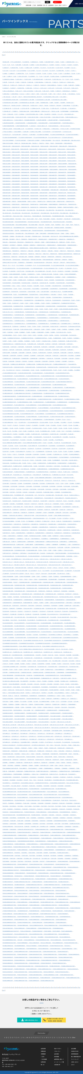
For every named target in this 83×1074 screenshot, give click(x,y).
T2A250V (57, 707)
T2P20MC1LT (6, 739)
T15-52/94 (70, 474)
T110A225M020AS (19, 381)
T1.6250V (5, 271)
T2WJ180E (35, 742)
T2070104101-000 (25, 597)
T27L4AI (76, 701)
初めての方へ (63, 5)
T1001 (38, 274)
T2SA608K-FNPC (25, 742)
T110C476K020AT (69, 410)
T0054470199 (7, 192)
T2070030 (16, 597)
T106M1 (52, 332)
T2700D (30, 701)
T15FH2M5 (29, 486)
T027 (63, 224)
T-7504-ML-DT (7, 111)
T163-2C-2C (48, 503)
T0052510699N (62, 163)
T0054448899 (71, 184)
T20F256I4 (31, 605)
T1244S (12, 451)
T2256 (65, 658)
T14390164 (53, 472)
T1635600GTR (57, 506)
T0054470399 (25, 192)
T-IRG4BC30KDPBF (29, 120)
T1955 (45, 550)
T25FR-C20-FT (36, 692)
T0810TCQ (24, 251)
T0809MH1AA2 (24, 248)
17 (39, 52)
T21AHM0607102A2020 (69, 640)
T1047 (51, 309)
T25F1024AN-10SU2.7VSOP (16, 692)
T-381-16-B (38, 91)
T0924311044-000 (36, 259)
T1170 (4, 431)
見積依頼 (28, 5)
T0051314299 (52, 149)
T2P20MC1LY (15, 739)
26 (63, 52)
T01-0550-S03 (7, 213)
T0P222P (56, 262)
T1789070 (38, 521)
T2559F (67, 690)
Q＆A (56, 5)
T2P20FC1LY (23, 736)
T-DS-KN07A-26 (68, 114)
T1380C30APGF (62, 463)
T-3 (63, 79)
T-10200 (51, 64)
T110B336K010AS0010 (9, 396)
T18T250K (60, 547)
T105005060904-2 (42, 317)
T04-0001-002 (19, 233)
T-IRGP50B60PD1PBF (22, 126)
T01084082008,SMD (58, 216)
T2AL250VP (71, 707)
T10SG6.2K (50, 358)
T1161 (45, 428)
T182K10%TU (42, 530)
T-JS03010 (32, 126)
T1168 (65, 428)
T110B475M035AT (58, 399)
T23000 (11, 663)
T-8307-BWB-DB (35, 111)
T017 (36, 219)
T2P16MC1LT (59, 733)
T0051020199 (16, 146)
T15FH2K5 (22, 486)
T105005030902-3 (8, 315)
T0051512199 (71, 160)
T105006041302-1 (43, 323)
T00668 (59, 207)
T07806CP (6, 245)
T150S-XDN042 (57, 477)
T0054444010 (53, 181)
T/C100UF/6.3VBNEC (43, 134)
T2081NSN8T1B (60, 599)
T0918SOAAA (25, 259)
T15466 (20, 483)
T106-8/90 (37, 329)
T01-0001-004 (11, 210)
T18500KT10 (30, 533)
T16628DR (51, 512)
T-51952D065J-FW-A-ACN (50, 96)
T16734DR (73, 512)
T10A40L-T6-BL (46, 341)
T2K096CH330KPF (55, 713)
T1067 (4, 332)
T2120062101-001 (41, 620)
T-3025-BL (30, 82)
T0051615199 (16, 163)
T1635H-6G (75, 506)
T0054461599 (73, 190)
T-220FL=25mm (54, 76)
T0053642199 (25, 172)
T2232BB (68, 655)
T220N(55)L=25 (48, 652)
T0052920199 (43, 166)
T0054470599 (43, 192)
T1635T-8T (70, 509)
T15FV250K (33, 489)
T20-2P (38, 573)
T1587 (66, 483)
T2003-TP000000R (8, 576)
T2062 (4, 597)
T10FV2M (41, 349)
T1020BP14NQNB (67, 291)
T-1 (77, 62)
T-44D (50, 94)
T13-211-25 (25, 460)
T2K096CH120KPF (64, 710)
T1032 (73, 300)
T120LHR (70, 434)
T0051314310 (61, 149)
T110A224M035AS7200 (36, 378)
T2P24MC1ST (6, 742)
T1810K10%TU (62, 524)
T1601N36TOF (7, 498)
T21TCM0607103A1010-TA (10, 649)
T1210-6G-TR (47, 437)
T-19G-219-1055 (22, 76)
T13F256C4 (49, 466)
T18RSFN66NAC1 (39, 544)
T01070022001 (46, 216)
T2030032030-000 (43, 588)
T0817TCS (46, 253)
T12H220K (21, 454)
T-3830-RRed (14, 94)
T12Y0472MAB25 (64, 457)
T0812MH (37, 251)
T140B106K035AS (42, 469)
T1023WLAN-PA (67, 297)
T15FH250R (14, 486)
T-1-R (8, 64)
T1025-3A (48, 300)
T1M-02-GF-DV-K (55, 559)
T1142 (48, 425)
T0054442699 (62, 178)
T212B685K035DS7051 (56, 629)
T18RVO (48, 544)
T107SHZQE (72, 335)
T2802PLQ (48, 704)
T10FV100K (59, 347)
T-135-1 (73, 70)
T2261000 (5, 660)
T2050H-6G (60, 594)
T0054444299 (71, 181)
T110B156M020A (7, 390)
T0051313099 (34, 149)
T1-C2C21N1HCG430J (23, 268)
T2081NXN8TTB (27, 602)
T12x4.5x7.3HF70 (30, 457)
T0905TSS (58, 256)
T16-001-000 (59, 495)
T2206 (71, 649)
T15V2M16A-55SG (8, 495)
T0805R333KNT (72, 245)
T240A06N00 (60, 672)
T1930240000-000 (31, 550)
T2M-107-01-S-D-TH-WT (57, 724)
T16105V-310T (16, 501)
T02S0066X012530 (19, 227)
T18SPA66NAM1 (7, 547)
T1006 (41, 277)
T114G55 (21, 428)
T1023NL (48, 297)
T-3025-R (36, 85)
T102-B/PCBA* (45, 291)
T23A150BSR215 (60, 669)
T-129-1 (67, 70)
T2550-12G (11, 690)
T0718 (73, 242)
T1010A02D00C (70, 280)
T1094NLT (27, 341)
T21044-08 (36, 614)
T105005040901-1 (41, 315)
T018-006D (46, 219)
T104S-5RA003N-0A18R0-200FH (68, 309)
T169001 (5, 515)
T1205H (15, 434)
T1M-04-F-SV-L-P (8, 562)
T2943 (22, 707)
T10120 (24, 285)
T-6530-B (52, 105)
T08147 (56, 251)
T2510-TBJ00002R (14, 684)
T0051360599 (62, 158)
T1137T (9, 425)
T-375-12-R (51, 88)
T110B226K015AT (8, 393)
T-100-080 (18, 64)
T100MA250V (39, 280)
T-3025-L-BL (70, 82)
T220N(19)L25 (38, 652)
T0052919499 (34, 166)
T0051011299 (7, 146)
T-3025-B (23, 82)
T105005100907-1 (54, 317)
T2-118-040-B (33, 570)
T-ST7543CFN (46, 131)
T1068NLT (22, 332)
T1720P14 (65, 518)
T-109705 (36, 67)
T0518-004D (45, 236)
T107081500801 (7, 335)
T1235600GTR (61, 445)
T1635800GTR (66, 506)
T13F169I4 (41, 466)
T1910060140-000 (8, 550)
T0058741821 (16, 204)
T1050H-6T (23, 326)
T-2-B (40, 76)
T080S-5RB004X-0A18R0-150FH (38, 248)
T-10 (12, 64)
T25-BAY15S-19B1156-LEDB (11, 681)
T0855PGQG (6, 256)
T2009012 (56, 576)
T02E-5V (76, 224)
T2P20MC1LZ (24, 739)
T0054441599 (34, 178)
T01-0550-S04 (16, 213)
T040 (37, 233)
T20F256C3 (15, 605)
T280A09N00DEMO (8, 707)
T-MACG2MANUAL (53, 126)
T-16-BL (49, 73)
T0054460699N (25, 190)
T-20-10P (46, 76)
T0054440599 (34, 175)
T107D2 (57, 335)
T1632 (62, 503)
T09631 (70, 259)
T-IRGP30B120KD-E (68, 123)
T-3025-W (43, 85)
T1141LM (22, 425)
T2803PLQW (55, 704)
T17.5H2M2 (52, 518)
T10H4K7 (26, 355)
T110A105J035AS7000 (24, 373)
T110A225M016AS (8, 381)
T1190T (53, 431)
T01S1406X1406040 (21, 224)
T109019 (69, 338)
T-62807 (56, 102)
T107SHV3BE (64, 335)
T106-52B (16, 329)
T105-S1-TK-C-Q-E (8, 312)
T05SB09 (12, 239)
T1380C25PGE (42, 463)
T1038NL (37, 303)
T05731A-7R (54, 236)
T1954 (40, 550)
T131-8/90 (64, 460)
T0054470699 (53, 192)
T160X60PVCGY (38, 498)
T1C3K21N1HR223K (21, 556)
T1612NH (77, 501)
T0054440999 (7, 178)
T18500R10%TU (40, 533)
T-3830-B (58, 91)
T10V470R (45, 361)
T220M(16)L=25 (7, 652)
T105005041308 (74, 315)
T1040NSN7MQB (7, 306)
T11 (4, 370)
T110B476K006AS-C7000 (71, 399)
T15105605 (15, 480)
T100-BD (5, 274)
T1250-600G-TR (20, 451)
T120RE (30, 437)
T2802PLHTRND (39, 704)
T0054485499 (16, 198)
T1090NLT (76, 338)
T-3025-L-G (6, 85)
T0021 (47, 143)
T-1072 (21, 67)
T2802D (31, 704)
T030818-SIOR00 (59, 227)
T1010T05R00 (7, 285)
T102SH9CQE (66, 300)
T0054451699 (53, 187)
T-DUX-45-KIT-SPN (20, 117)
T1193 (58, 431)
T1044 (41, 309)
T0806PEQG (6, 248)
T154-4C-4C (56, 480)
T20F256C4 (23, 605)
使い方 (45, 5)
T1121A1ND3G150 (33, 422)
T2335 (16, 669)
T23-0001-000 (56, 660)
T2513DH (43, 684)
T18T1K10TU (43, 547)
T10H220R (63, 352)
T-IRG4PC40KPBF (41, 120)
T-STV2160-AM (16, 134)
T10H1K (34, 352)
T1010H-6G (35, 283)
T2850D (17, 707)
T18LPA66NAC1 (35, 538)
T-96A (41, 114)
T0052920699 (71, 166)
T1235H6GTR (46, 448)
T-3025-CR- (48, 82)
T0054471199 (62, 192)
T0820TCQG (53, 253)
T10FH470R (36, 347)
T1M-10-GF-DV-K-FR (54, 565)
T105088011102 (55, 323)
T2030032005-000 (67, 585)
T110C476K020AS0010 (56, 410)
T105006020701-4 (8, 323)
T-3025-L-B (62, 82)
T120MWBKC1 (18, 437)
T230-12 (78, 660)
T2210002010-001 (17, 655)
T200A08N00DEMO (65, 576)
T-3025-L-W (21, 85)
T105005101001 (65, 317)
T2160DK (75, 634)
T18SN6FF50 (76, 544)
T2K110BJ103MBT (55, 719)
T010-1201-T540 (18, 216)
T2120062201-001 (53, 620)
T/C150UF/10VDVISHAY (25, 137)
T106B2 (33, 332)
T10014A (55, 274)
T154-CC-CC (71, 480)
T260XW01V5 (33, 695)
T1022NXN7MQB (18, 297)
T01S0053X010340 (8, 221)
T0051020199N (25, 146)
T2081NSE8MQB (49, 599)
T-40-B (28, 94)
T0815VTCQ (70, 251)
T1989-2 (60, 550)
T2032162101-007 (31, 591)
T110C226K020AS (8, 410)
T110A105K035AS (37, 373)
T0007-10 (17, 143)
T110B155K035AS (57, 387)
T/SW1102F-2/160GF (33, 140)
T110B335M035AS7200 (62, 393)
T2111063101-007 (31, 617)
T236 (31, 669)
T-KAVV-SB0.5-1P (42, 126)
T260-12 (10, 695)
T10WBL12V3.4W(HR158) (17, 364)
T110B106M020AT (46, 387)
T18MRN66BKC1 (54, 538)
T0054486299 (53, 198)
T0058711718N (51, 201)
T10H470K (6, 355)
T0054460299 (71, 187)
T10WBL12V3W (30, 364)
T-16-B (44, 73)
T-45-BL (64, 94)
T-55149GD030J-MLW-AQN (10, 99)
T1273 (4, 454)
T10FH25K (14, 347)
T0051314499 (16, 152)
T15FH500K (36, 486)
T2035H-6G (41, 591)
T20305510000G (67, 588)
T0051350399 (25, 158)
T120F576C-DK (54, 434)
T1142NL (53, 425)
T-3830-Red (6, 94)
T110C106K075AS (19, 405)
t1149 (16, 428)
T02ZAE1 (40, 227)
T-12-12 (73, 67)
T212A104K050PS (65, 620)
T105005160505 (31, 320)
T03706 (17, 230)
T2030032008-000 (8, 588)
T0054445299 (34, 184)
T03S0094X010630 (49, 230)
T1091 (10, 341)
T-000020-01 (34, 62)
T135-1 (29, 463)
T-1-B (4, 64)
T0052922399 (25, 169)
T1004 (21, 277)
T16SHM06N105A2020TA (24, 518)
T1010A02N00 (7, 283)
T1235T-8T (6, 451)
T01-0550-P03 (50, 210)
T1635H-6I (15, 509)
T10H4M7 (33, 355)
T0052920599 (62, 166)
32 (79, 52)
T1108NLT (77, 370)
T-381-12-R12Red (28, 91)
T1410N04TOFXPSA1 (42, 472)
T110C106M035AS (31, 405)
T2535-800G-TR (25, 687)
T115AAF (28, 428)
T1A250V (42, 553)
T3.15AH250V (66, 742)
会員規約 (51, 5)
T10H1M (49, 352)
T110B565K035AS (38, 402)
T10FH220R (62, 344)
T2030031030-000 (31, 585)
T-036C (57, 62)
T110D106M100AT (8, 416)
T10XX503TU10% (64, 367)
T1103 (37, 370)
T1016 (15, 288)
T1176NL (15, 431)
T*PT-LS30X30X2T (15, 62)
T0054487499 (7, 201)
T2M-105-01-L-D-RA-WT (9, 724)
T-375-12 (36, 88)
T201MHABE (61, 579)
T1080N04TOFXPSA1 (41, 338)
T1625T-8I (34, 503)
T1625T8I (40, 503)
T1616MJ (12, 503)
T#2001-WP (6, 62)
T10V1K (77, 358)
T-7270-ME (74, 105)
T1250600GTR (40, 451)
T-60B (51, 102)
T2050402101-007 (27, 594)
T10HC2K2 (55, 355)
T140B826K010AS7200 (67, 469)
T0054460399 (7, 190)
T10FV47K (63, 349)
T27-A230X (23, 701)
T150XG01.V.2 (7, 480)
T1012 (18, 285)
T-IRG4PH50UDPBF (8, 123)
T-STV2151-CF (7, 134)
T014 (24, 219)
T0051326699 (7, 158)
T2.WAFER (6, 573)
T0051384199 (16, 160)
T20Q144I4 (76, 605)
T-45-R (20, 96)
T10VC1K (71, 361)
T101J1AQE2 (27, 288)
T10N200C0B (16, 358)
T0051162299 (44, 146)
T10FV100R (67, 347)
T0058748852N (53, 204)
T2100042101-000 (39, 608)
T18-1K (53, 521)
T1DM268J (69, 556)
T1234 (16, 445)
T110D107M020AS (31, 416)
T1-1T (13, 265)
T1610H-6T (36, 501)
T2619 (58, 695)
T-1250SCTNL (60, 70)
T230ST (59, 663)
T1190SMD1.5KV (45, 431)
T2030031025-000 (19, 585)
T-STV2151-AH (67, 131)
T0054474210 (53, 195)
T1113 (64, 419)
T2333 (11, 669)
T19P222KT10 (7, 553)
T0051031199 (35, 146)
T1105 (55, 370)
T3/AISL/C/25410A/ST (9, 745)
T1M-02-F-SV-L (44, 559)
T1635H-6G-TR (7, 509)
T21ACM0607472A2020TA (70, 637)
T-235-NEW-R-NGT (37, 79)
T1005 (26, 277)
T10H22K (70, 352)
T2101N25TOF (73, 611)
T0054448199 (53, 184)
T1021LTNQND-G (44, 294)
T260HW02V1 (24, 695)
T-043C (62, 62)
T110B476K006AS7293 (9, 402)
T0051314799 (43, 152)
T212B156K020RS (8, 626)
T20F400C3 (46, 605)
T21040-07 (6, 614)
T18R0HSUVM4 (21, 541)
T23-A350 (71, 660)
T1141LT (28, 425)
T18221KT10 (16, 530)
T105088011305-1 (66, 323)
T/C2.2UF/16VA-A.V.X (54, 137)
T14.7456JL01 (25, 469)
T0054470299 (16, 192)
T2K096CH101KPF (52, 710)
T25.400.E (33, 681)
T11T (63, 431)
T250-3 (39, 681)
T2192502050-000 (32, 637)
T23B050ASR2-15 (71, 669)
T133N (24, 463)
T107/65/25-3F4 (61, 332)
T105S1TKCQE (54, 326)
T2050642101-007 (50, 594)
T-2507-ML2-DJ (56, 79)
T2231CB (62, 655)
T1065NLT (71, 329)
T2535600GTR (36, 687)
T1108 (65, 370)
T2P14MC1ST (15, 733)
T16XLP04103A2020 (38, 518)
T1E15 (75, 556)
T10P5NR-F (42, 358)
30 (74, 52)
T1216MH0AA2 (37, 440)
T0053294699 (54, 169)
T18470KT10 (66, 530)
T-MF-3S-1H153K (65, 126)
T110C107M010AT (55, 408)
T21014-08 (50, 611)
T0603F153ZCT (32, 239)
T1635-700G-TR (28, 506)
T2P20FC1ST (58, 736)
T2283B (23, 660)
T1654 (45, 512)
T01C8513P (67, 219)
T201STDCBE (70, 579)
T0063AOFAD (52, 207)
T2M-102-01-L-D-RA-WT (64, 722)
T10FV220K (18, 349)
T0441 (62, 233)
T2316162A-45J (42, 666)
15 (34, 52)
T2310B (72, 663)
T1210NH (65, 437)
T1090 (64, 338)
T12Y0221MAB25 (53, 457)
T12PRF (65, 454)
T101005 (51, 280)
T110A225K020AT (64, 378)
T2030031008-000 (72, 582)
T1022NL (70, 294)
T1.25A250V (68, 268)
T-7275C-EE (15, 108)
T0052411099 (43, 163)
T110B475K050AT (19, 399)
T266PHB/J (56, 698)
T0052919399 (25, 166)
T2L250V (53, 722)
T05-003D (28, 236)
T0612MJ (5, 242)
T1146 (11, 428)
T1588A (72, 483)
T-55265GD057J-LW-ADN (42, 99)
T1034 (4, 303)
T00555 (14, 201)
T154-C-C (64, 480)
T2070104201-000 (37, 597)
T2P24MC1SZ (15, 742)
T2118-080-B (31, 620)
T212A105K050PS (8, 623)
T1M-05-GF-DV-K (30, 562)
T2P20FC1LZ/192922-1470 (45, 736)
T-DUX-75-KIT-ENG (45, 117)
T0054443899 (43, 181)
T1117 (68, 419)
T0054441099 (16, 178)
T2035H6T (6, 594)
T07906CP (13, 245)
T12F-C (15, 454)
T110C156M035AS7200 (68, 408)
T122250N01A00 (66, 442)
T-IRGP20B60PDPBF (55, 123)
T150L (26, 477)
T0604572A (62, 239)
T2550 (5, 690)
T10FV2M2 (48, 349)
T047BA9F (6, 236)
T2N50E (5, 730)
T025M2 (47, 224)
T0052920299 (53, 166)
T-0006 (41, 62)
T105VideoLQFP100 (74, 326)
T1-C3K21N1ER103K (37, 268)
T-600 (37, 102)
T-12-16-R (52, 70)
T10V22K (18, 361)
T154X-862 (35, 483)
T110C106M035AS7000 (44, 405)
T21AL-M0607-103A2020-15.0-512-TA (53, 646)
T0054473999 (43, 195)
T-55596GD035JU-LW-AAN (26, 102)
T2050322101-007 (15, 594)
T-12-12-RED (31, 70)
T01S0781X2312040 (59, 221)
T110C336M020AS (43, 410)
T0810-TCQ (61, 248)
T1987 (50, 550)
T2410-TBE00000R (8, 675)
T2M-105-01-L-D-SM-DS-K (25, 724)
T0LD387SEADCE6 (39, 262)
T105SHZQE (63, 326)
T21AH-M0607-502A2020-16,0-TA (33, 640)
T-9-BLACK (10, 114)
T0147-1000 (30, 219)
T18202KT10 (61, 527)
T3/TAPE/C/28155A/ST (38, 745)
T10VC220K (6, 364)
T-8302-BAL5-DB (24, 111)
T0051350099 (16, 158)
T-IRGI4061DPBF (43, 123)
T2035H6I (71, 591)
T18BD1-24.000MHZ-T (9, 538)
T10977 (38, 341)
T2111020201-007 (8, 617)
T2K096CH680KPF (31, 716)
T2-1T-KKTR (45, 570)
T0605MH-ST (70, 239)
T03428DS (68, 227)
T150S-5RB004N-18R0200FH (43, 477)
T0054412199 (43, 172)
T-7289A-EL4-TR (35, 108)
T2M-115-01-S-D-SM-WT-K (42, 727)
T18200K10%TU (25, 527)
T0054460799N (35, 190)
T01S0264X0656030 (21, 221)
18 (42, 52)
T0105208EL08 (36, 216)
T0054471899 (25, 195)
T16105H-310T (7, 501)
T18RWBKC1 (63, 544)
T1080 (4, 338)
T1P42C (66, 567)
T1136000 (76, 422)
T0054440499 (16, 175)
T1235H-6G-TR (14, 448)
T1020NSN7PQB (7, 294)
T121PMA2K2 (59, 440)
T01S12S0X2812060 (8, 224)
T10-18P (48, 271)
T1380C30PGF (72, 463)
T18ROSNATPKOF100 (9, 544)
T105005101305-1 (8, 320)
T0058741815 (7, 204)
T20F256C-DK (7, 605)
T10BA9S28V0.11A (8, 344)
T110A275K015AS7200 (33, 381)
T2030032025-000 (31, 588)
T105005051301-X (18, 317)
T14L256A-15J (27, 474)
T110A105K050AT (8, 376)
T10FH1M (54, 344)
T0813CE (43, 251)
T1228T (5, 445)
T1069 (28, 332)
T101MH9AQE (54, 288)
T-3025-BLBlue (39, 82)
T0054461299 (54, 190)
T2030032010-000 (19, 588)
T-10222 (63, 64)
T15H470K (39, 492)
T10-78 (54, 271)
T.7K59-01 (25, 134)
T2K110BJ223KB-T (31, 722)
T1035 (9, 303)
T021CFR (41, 224)
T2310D (78, 663)
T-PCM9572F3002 (75, 128)
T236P (42, 669)
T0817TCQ (38, 253)
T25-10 (74, 678)
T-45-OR (14, 96)
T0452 (67, 233)
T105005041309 (7, 317)
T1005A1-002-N (33, 277)
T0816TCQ (16, 253)
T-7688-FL (15, 111)
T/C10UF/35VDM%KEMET (10, 137)
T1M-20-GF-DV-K (66, 565)
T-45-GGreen (7, 96)
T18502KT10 (49, 533)
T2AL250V (64, 707)
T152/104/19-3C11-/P (26, 480)
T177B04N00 (30, 521)
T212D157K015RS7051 (59, 631)
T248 (26, 678)
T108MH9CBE (57, 338)
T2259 (76, 658)
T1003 (11, 277)
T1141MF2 (35, 425)
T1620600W (19, 503)
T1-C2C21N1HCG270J (9, 268)
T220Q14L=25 (58, 652)
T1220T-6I (57, 442)
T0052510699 (53, 163)
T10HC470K (63, 355)
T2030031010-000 (8, 585)
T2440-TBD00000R (8, 678)
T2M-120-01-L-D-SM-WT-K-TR (59, 727)
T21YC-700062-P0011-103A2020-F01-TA (31, 649)
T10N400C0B (25, 358)
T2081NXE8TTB (7, 602)
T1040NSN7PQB (18, 306)
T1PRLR (72, 567)
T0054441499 (25, 178)
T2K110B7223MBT (19, 719)
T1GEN (8, 559)
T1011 (13, 285)
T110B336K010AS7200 (24, 396)
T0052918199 (16, 166)
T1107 (60, 370)
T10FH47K (44, 347)
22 (53, 52)
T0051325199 (16, 155)
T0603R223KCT (42, 239)
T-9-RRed (21, 114)
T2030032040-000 (55, 588)
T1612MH (71, 501)
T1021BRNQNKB (23, 294)
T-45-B (59, 94)
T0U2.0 (5, 265)
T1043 (36, 309)
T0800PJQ (33, 245)
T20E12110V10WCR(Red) (57, 602)
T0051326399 (62, 155)
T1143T (65, 425)
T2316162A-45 (32, 666)
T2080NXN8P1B (28, 599)
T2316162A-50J (63, 666)
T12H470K (36, 454)
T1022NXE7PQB (7, 297)
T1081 (50, 338)
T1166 (60, 428)
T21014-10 (58, 611)
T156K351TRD (50, 483)
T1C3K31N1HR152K (47, 556)
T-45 (54, 94)
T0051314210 (43, 149)
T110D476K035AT (49, 419)
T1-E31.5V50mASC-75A (51, 268)
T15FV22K (26, 489)
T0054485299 (7, 198)
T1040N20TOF (55, 303)
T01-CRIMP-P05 (7, 216)
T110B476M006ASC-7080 (24, 402)
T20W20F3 (12, 608)
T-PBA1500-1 (46, 128)
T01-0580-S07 (73, 213)
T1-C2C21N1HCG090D (72, 265)
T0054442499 (53, 178)
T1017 (20, 288)
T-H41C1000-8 (18, 120)
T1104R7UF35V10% (46, 370)
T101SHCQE (14, 291)
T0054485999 (43, 198)
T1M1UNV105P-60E (20, 567)
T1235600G (52, 445)
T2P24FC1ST (50, 739)
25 (61, 52)
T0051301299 (63, 146)
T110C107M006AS (43, 408)
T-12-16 (38, 70)
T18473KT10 (6, 533)
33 (3, 55)
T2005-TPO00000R (24, 576)
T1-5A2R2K (28, 265)
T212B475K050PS (19, 629)
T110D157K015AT (70, 416)
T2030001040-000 (24, 582)
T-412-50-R (44, 94)
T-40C (37, 94)
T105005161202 (64, 320)
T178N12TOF (46, 521)
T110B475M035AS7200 (44, 399)
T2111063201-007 (43, 617)
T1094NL (20, 341)
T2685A (16, 701)
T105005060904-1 (30, 317)
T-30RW (77, 85)
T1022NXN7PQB (28, 297)
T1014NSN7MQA (7, 288)
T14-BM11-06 (15, 469)
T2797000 (64, 701)
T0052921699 (16, 169)
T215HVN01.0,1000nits (55, 634)
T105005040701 (30, 315)
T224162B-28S (48, 658)
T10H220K (56, 352)
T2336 (20, 669)
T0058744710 (34, 204)
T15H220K (32, 492)
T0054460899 (45, 190)
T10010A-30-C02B (46, 274)
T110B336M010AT (37, 396)
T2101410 (65, 611)
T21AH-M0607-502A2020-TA (52, 640)
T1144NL (76, 425)
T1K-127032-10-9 (28, 559)
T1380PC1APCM (7, 466)
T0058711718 (41, 201)
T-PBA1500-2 (55, 128)
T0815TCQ (63, 251)
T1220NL (50, 442)
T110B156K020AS (69, 387)
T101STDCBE (31, 291)
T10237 (37, 297)
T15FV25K (48, 489)
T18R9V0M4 (30, 541)
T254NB (78, 687)
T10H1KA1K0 (42, 352)
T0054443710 (25, 181)
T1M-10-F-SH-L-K (31, 565)
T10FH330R (28, 347)
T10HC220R (40, 355)
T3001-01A (76, 745)
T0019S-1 (35, 143)
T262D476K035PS (20, 698)
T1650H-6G (16, 512)
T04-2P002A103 (29, 233)
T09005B (37, 256)
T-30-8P (5, 82)
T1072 (20, 335)
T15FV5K (12, 492)
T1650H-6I (24, 512)
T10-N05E (68, 271)
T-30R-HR (71, 85)
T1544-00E (6, 483)
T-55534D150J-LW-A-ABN (58, 99)
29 (71, 52)
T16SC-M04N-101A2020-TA (62, 515)
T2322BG (5, 669)
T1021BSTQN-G (33, 294)
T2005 (16, 576)
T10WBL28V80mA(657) (60, 364)
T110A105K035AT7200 (62, 373)
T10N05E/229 (7, 358)
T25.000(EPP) (24, 681)
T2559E (62, 690)
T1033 (78, 300)
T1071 (15, 335)
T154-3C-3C (48, 480)
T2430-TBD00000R (65, 675)
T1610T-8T (59, 501)
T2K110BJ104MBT (19, 722)
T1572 (57, 483)
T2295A (29, 660)
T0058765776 (25, 207)
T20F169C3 (69, 602)
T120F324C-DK (35, 434)
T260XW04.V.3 (51, 695)
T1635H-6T (23, 509)
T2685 (11, 701)
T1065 (59, 329)
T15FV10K (5, 489)
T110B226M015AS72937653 (22, 393)
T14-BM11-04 (6, 469)
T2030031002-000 (48, 582)
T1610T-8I (52, 501)
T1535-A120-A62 (39, 480)
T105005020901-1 (54, 312)
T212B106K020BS (46, 623)
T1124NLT (63, 422)
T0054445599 (43, 184)
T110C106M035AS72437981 (11, 408)
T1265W (70, 451)
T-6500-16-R (34, 105)
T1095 (33, 341)
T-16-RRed (67, 73)
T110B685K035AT (62, 402)
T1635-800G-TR (39, 506)
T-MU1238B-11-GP (18, 128)
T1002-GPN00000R (70, 274)
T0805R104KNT (61, 245)
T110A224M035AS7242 (51, 378)
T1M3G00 (30, 567)
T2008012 (44, 576)
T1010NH (52, 283)
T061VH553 (20, 242)
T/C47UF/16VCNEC (20, 140)
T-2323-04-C (19, 79)
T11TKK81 (69, 431)
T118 (20, 431)
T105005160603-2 (53, 320)
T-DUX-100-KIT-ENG (8, 117)
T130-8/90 (38, 460)
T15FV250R (41, 489)
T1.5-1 (75, 268)
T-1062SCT (6, 67)
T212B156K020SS (19, 626)
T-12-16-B (45, 70)
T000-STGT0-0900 (8, 143)
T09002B (30, 256)
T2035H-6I (49, 591)
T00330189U (59, 143)
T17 (47, 518)
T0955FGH (57, 259)
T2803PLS (64, 704)
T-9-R (16, 114)
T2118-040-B (22, 620)
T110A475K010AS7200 (33, 384)
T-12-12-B (5, 70)
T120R (25, 437)
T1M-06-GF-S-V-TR (68, 562)
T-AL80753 (47, 114)
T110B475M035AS (31, 399)
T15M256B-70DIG (48, 492)
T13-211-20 (17, 460)
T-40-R (33, 94)
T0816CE (77, 251)
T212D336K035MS (8, 634)
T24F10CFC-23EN (66, 678)
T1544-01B (13, 483)
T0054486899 (71, 198)
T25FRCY (44, 692)
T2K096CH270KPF (43, 713)
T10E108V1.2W (31, 344)
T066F (43, 242)
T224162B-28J (38, 658)
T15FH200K (6, 486)
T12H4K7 (49, 454)
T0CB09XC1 (21, 262)
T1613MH (5, 503)
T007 (76, 207)
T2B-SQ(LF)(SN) (7, 710)
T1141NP (42, 425)
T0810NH (68, 248)
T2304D (48, 663)
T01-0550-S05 (26, 213)
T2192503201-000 (56, 637)
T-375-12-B (43, 88)
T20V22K (5, 608)
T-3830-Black (66, 91)
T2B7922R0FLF (17, 710)
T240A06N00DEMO (70, 672)
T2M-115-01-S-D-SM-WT (26, 727)
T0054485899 (34, 198)
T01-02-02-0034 (21, 210)
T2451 (16, 678)
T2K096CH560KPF (19, 716)
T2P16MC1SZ (6, 736)
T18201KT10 (53, 527)
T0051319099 (71, 152)
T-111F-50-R (50, 67)
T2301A (28, 663)
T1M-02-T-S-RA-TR (66, 559)
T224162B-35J (58, 658)
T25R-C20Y (74, 692)
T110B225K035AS (31, 390)
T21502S (29, 634)
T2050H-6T (68, 594)
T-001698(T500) (49, 62)
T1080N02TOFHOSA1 (13, 338)
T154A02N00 (27, 483)
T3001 (70, 745)
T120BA (27, 434)
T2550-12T (35, 690)
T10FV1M (11, 349)
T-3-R (71, 79)
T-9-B (4, 114)
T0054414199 (53, 172)
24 (58, 52)
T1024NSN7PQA (28, 300)
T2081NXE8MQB (70, 599)
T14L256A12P (37, 474)
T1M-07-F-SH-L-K (8, 565)
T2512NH (30, 684)
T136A (34, 463)
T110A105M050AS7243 (9, 378)
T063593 (37, 242)
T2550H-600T (44, 690)
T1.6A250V (12, 271)
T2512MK (23, 684)
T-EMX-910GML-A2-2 (71, 117)
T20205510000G (7, 582)
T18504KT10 (66, 533)
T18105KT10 (43, 524)
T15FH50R (52, 486)
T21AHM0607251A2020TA (26, 643)
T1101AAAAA (26, 370)
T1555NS (42, 483)
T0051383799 (71, 158)
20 (47, 52)
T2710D (35, 701)
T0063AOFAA (43, 207)
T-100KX (32, 64)
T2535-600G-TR (7, 687)
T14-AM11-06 (75, 466)
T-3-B (67, 79)
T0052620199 (72, 163)
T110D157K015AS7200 (57, 416)
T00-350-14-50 (75, 140)
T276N (53, 701)
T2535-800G (16, 687)
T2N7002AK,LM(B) (25, 730)
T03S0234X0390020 (62, 230)
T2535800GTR (53, 687)
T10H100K (14, 352)
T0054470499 (34, 192)
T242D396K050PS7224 (52, 675)
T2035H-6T (56, 591)
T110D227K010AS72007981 (22, 419)
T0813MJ (50, 251)
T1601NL (14, 498)
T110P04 (58, 419)
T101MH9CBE (73, 288)
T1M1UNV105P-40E (8, 567)
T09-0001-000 (23, 256)
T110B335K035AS (37, 393)
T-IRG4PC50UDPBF (64, 120)
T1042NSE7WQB (50, 306)
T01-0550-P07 (69, 210)
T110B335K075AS (49, 393)
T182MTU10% (51, 530)
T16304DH (56, 503)
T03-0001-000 (48, 227)
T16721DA (65, 512)
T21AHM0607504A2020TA (59, 643)
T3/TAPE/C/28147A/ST (23, 745)
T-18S (14, 76)
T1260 (65, 451)
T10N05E (77, 355)
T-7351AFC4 (71, 108)
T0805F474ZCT (41, 245)
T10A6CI (54, 341)
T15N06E (57, 492)
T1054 (34, 326)
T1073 (25, 335)
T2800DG (11, 704)
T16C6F (50, 515)
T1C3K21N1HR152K (73, 553)
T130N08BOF (56, 460)
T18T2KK (67, 547)
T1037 (26, 303)
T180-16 (58, 521)
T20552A (75, 594)
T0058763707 (16, 207)
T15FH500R (44, 486)
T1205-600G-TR (7, 434)
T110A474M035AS (8, 384)
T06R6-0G (62, 242)
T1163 (50, 428)
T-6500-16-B (25, 105)
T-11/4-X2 (43, 67)
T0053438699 (7, 172)
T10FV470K (55, 349)
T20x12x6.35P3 (27, 608)
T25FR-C (28, 692)
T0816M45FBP (7, 253)
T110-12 (18, 370)
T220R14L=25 (67, 652)
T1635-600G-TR (7, 506)
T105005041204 (52, 315)
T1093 (15, 341)
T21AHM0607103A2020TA (10, 643)
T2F (32, 710)
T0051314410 (7, 152)
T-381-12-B (74, 88)
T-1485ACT (12, 73)
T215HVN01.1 (67, 634)
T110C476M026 (39, 413)
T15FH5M (59, 486)
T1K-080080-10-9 (16, 559)
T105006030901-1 (31, 323)
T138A (35, 466)
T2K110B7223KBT (8, 719)
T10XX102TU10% (19, 367)
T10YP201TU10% (75, 367)
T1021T (60, 294)
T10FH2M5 (21, 347)
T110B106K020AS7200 (9, 387)
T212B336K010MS (69, 626)
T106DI (47, 332)
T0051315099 (53, 152)
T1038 (31, 303)
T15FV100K (66, 486)
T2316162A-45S (52, 666)
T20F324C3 (38, 605)
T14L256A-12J (17, 474)
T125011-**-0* (30, 451)
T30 (47, 745)
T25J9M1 (50, 692)
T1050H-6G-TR (7, 326)
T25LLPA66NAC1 (59, 692)
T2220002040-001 (29, 655)
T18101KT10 (17, 524)
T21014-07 (42, 611)
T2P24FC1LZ (42, 739)
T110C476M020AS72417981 (11, 413)
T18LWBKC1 (44, 538)
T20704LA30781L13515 (66, 597)
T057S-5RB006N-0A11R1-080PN (68, 236)
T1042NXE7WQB (28, 309)
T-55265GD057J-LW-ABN (27, 99)
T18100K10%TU (67, 521)
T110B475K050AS (8, 399)
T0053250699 (34, 169)
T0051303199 (24, 149)
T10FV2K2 (34, 349)
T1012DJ (29, 285)
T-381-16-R (45, 91)
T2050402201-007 (39, 594)
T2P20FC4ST (76, 736)
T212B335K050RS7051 (56, 626)
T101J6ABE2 (35, 288)
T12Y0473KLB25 (75, 457)
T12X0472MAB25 (7, 457)
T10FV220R (26, 349)
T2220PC (38, 655)
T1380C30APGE (51, 463)
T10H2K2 (77, 352)
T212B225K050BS (31, 626)
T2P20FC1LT (15, 736)
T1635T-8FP (54, 509)
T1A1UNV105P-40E (33, 553)
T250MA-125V (64, 681)
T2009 (50, 576)
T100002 (23, 274)
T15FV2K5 (56, 489)
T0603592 (24, 239)
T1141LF (15, 425)
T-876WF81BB (74, 111)
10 (20, 52)
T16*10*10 (41, 495)
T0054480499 (71, 195)
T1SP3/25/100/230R (21, 570)
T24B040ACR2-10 (46, 678)
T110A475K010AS (19, 384)
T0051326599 (71, 155)
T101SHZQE (23, 291)
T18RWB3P (55, 544)
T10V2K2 (24, 361)
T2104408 (43, 614)
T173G (23, 521)
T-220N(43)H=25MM (66, 76)
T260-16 (16, 695)
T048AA (12, 236)
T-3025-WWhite (51, 85)
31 (77, 52)
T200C (74, 576)
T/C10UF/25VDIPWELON (57, 134)
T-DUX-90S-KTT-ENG (58, 117)
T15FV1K (12, 489)
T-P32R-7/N (37, 128)
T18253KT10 (33, 530)
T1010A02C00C (59, 280)
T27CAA (70, 701)
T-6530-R (58, 105)
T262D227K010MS (8, 698)
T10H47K (19, 355)
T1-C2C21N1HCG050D (43, 265)
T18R (72, 538)
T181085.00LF (52, 524)
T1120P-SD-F (22, 422)
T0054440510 (25, 175)
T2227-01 (50, 655)
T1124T (70, 422)
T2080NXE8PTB (17, 599)
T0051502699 (62, 160)
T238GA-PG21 (49, 669)
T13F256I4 (57, 466)
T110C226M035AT (31, 410)
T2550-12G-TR (19, 690)
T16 (36, 495)
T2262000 (12, 660)
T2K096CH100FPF (40, 710)
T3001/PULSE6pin (8, 748)
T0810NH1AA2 (7, 251)
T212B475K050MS (8, 629)
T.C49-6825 (32, 134)
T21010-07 (72, 608)
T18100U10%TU (7, 524)
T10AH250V (61, 341)
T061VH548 (12, 242)
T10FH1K (48, 344)
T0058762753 (7, 207)
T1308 (49, 460)
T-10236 (69, 64)
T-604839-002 (44, 102)
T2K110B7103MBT (67, 716)
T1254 (55, 451)
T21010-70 (27, 611)
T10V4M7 (64, 361)
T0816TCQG (23, 253)
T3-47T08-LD (49, 742)
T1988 (54, 550)
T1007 (64, 277)
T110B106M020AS (34, 387)
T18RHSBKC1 (63, 541)
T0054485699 (25, 198)
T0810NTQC (15, 251)
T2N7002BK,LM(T (68, 730)
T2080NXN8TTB (38, 599)
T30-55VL (64, 745)
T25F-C (5, 692)
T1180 (25, 431)
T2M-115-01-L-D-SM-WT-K (10, 727)
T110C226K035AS (19, 410)
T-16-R (60, 73)
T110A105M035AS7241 (33, 376)
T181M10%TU (16, 527)
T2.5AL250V (76, 570)
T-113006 (67, 67)
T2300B (17, 663)
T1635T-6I (47, 509)
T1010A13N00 (16, 283)
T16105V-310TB (26, 501)
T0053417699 (63, 169)
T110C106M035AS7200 (59, 405)
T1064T (53, 329)
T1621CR (27, 503)
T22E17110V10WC (42, 660)
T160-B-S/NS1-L (74, 495)
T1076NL (40, 335)
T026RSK (58, 224)
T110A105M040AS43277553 (64, 376)
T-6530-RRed (66, 105)
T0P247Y (62, 262)
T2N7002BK (46, 730)
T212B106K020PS (57, 623)
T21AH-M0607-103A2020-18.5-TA (12, 640)
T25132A (36, 684)
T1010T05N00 (70, 283)
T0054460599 (16, 190)
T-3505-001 (29, 88)
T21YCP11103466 (49, 649)
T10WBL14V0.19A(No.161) (44, 364)
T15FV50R (5, 492)
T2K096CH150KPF (8, 713)
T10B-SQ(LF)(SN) (71, 341)
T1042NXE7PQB (18, 309)
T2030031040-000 (43, 585)
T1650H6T (39, 512)
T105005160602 (42, 320)
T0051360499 (53, 158)
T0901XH (43, 256)
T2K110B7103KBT (55, 716)
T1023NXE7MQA (57, 297)
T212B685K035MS (70, 629)
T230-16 (5, 663)
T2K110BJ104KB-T (67, 719)
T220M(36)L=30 (28, 652)
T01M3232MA (76, 219)
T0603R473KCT (53, 239)
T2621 (63, 695)
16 (37, 52)
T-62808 (62, 102)
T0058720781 (61, 201)
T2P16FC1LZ (41, 733)
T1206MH (21, 434)
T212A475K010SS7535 (32, 623)
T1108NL (70, 370)
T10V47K (51, 361)
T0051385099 (34, 160)
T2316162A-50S (74, 666)
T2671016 (5, 701)
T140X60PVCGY (30, 472)
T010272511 (27, 216)
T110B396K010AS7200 (50, 396)
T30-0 (51, 745)
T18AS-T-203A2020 (65, 535)
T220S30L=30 (7, 655)
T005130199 (6, 149)
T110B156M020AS (19, 390)
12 (26, 52)
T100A (15, 280)
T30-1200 (57, 745)
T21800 (5, 637)
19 (45, 52)
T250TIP (5, 684)
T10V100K (57, 358)
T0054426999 (71, 172)
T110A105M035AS (19, 376)
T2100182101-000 (51, 608)
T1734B (17, 521)
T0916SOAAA (16, 259)
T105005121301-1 (19, 320)
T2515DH (56, 684)
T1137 (4, 425)
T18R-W (13, 541)
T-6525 (41, 105)
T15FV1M (18, 489)
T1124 (51, 422)
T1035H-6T (15, 303)
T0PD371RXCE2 (70, 262)
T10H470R (13, 355)
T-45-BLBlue (71, 94)
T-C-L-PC (60, 114)
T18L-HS (27, 538)
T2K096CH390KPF (67, 713)
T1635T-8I (62, 509)
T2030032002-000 (55, 585)
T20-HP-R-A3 (61, 573)
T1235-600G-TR (32, 445)
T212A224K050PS (19, 623)
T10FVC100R (6, 352)
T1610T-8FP (43, 501)
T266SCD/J (73, 698)
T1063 (43, 329)
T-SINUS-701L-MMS (35, 131)
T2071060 (77, 597)
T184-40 (59, 530)
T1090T (5, 341)
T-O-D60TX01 (29, 128)
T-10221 (57, 64)
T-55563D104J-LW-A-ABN (10, 102)
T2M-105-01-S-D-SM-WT (41, 724)
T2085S (41, 602)
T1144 (70, 425)
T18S (69, 544)
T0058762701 (63, 204)
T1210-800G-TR (56, 437)
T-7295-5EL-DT (54, 108)
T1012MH (36, 285)
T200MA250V (14, 579)
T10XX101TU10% (8, 367)
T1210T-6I (72, 437)
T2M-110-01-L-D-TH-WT (72, 724)
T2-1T (39, 570)
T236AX (37, 669)
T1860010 (20, 535)
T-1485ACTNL (20, 73)
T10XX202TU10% (41, 367)
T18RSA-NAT (20, 544)
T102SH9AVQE (56, 300)
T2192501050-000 (20, 637)
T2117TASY (14, 620)
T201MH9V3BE (52, 579)
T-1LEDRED (31, 76)
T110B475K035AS (63, 396)
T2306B (53, 663)
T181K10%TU (6, 527)
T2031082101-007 (19, 591)
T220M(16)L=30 (17, 652)
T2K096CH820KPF (43, 716)
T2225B (44, 655)
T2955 (34, 707)
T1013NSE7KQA (56, 285)
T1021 (15, 294)
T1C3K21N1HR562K (34, 556)
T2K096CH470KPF (8, 716)
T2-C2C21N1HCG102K (57, 570)
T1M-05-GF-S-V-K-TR (55, 562)
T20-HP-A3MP (52, 573)
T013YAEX (18, 219)
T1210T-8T (6, 440)
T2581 (73, 690)
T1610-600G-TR (48, 498)
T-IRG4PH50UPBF (20, 123)
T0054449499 (25, 187)
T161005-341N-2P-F (71, 498)
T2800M (17, 704)
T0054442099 (43, 178)
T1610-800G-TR (59, 498)
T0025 (52, 143)
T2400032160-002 (50, 672)
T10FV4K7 (70, 349)
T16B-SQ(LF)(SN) (29, 515)
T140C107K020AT (8, 472)
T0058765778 (34, 207)
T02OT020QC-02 (7, 227)
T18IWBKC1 (20, 538)
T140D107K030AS (19, 472)
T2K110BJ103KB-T (31, 719)
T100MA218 (30, 280)
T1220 (44, 442)
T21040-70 (21, 614)
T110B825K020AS (74, 402)
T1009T (9, 280)
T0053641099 (16, 172)
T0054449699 (34, 187)
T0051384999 (25, 160)
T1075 (34, 335)
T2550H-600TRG (54, 690)
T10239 (42, 297)
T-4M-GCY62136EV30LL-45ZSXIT (32, 96)
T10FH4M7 (52, 347)
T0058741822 (25, 204)
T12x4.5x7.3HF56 (19, 457)
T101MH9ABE (45, 288)
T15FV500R (71, 489)
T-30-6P (76, 79)
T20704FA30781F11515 (51, 597)
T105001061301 (19, 312)
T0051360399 (43, 158)
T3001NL (17, 748)
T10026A (5, 277)
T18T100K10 (17, 547)
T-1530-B (32, 73)
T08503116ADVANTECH (65, 253)
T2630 (43, 698)
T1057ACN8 (45, 326)
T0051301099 (54, 146)
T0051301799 (72, 146)
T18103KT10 (26, 524)
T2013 (26, 579)
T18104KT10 (34, 524)
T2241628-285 (18, 658)
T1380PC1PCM (17, 466)
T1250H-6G (48, 451)
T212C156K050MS (19, 631)
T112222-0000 (44, 422)
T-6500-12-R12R (16, 105)
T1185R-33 (31, 431)
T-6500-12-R (6, 105)
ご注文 (34, 5)
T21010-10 (13, 611)
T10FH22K (70, 344)
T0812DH (30, 251)
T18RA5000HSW (39, 541)
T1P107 (49, 567)
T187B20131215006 (35, 535)
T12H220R (28, 454)
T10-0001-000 (30, 271)
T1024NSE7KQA (7, 300)
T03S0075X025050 (37, 230)
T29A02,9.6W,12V (48, 707)
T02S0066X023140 (31, 227)
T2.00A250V (68, 570)
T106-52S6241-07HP (26, 329)
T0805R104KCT (51, 245)
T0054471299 (71, 192)
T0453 (72, 233)
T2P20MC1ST (33, 739)
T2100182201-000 (62, 608)
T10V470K (38, 361)
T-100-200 (25, 64)
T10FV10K (75, 347)
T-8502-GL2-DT (45, 111)
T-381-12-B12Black (8, 91)
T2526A (67, 684)
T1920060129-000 (19, 550)
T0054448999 (16, 187)
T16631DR (58, 512)
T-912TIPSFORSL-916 (32, 114)
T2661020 (49, 698)
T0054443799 (34, 181)
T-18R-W (9, 76)
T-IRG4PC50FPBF (53, 120)
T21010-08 (6, 611)
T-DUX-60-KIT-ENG (33, 117)
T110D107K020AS (19, 416)
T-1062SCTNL (14, 67)
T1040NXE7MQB (29, 306)
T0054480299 (62, 195)
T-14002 (5, 73)
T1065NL (64, 329)
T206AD (9, 597)
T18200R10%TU (43, 527)
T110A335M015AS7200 (48, 381)
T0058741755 (70, 201)
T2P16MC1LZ (68, 733)
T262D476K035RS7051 (33, 698)
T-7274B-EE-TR (7, 108)
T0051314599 (25, 152)
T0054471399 (7, 195)
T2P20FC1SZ (67, 736)
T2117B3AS (6, 620)
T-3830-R (73, 91)
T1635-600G (68, 503)
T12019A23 (76, 431)
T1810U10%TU (72, 524)
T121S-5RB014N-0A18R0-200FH (12, 442)
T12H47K (42, 454)
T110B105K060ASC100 (59, 384)
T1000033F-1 (31, 274)
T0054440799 (53, 175)
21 (50, 52)
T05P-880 (5, 239)
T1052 (29, 326)
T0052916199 (7, 166)
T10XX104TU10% (30, 367)
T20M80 (61, 605)
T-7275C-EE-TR (25, 108)
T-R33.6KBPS (17, 131)
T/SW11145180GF (46, 140)
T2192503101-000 (44, 637)
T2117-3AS (73, 617)
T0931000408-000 (48, 259)
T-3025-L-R (13, 85)
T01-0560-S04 (45, 213)
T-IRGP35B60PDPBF (8, 126)
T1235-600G (23, 445)
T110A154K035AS (22, 378)
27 (66, 52)
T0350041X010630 (8, 230)
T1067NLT (10, 332)
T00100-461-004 (26, 143)
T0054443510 (7, 181)
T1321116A (6, 463)
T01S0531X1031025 (33, 221)
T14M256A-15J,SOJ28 (58, 474)
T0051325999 (43, 155)
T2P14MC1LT (6, 733)
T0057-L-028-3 (31, 201)
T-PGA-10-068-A (7, 131)
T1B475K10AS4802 (60, 553)
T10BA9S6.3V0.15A (20, 344)
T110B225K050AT (42, 390)
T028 (67, 224)
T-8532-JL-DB (55, 111)
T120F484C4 (45, 434)
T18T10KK (35, 547)
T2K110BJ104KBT (8, 722)
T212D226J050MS (73, 631)
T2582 (78, 690)
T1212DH (23, 440)
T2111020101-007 (65, 614)
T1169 (70, 428)
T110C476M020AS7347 (27, 413)
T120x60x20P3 (37, 437)
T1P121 (55, 567)
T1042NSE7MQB (39, 306)
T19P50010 (15, 553)
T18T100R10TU (26, 547)
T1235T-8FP (62, 448)
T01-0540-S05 (40, 210)
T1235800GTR (70, 445)
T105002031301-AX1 (31, 312)
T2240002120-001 (8, 658)
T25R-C (68, 692)
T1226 (74, 442)
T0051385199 (43, 160)
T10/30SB (75, 271)
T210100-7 (35, 611)
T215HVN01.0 (43, 634)
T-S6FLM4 (26, 131)
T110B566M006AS (50, 402)
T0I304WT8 (29, 262)
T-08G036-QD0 (70, 62)
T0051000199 (68, 143)
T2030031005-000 (60, 582)
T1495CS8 (75, 472)
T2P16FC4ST (50, 733)
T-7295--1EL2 (45, 108)
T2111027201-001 (19, 617)
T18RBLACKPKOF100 (52, 541)
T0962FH (64, 259)
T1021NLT (53, 294)
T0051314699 (34, 152)
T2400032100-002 (38, 672)
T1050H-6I (15, 326)
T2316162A (23, 666)
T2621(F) (69, 695)
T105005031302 (19, 315)
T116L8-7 (76, 428)
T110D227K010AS (8, 419)
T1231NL (10, 445)
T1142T (59, 425)
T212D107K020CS (46, 631)
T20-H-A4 (44, 573)
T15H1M (25, 492)
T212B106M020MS (69, 623)
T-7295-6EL (63, 108)
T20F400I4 (54, 605)
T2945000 (28, 707)
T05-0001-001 (19, 236)
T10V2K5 (30, 361)
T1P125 (61, 567)
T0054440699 (43, 175)
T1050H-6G (76, 323)
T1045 (46, 309)
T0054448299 (62, 184)
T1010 (46, 280)
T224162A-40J (28, 658)
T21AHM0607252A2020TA (42, 643)
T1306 (44, 460)
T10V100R (64, 358)
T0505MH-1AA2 (36, 236)
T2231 (56, 655)
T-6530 (46, 105)
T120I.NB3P (63, 434)
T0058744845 (43, 204)
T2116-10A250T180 (63, 617)
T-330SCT (13, 88)
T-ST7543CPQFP (56, 131)
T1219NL (51, 440)
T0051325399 (25, 155)
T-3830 (52, 91)
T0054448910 (7, 187)
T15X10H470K (29, 495)
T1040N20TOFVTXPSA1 (68, 303)
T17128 (59, 518)
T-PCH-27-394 (64, 128)
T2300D (22, 663)
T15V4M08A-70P (19, 495)
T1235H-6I (23, 448)
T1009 (4, 280)
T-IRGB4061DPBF (32, 123)
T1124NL (56, 422)
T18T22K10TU (52, 547)
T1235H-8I (38, 448)
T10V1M (5, 361)
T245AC (22, 678)
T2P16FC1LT (32, 733)
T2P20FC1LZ (32, 736)
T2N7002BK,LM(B (57, 730)
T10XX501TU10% (53, 367)
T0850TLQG (76, 253)
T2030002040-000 (36, 582)
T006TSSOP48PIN (68, 207)
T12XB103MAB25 (42, 457)
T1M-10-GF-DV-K (42, 565)
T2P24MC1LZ (68, 739)
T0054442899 (71, 178)
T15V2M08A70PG (66, 492)
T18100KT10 (76, 521)
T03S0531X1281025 (8, 233)
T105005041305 (63, 315)
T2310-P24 (66, 663)
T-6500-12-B (69, 102)
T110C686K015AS (50, 413)
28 (69, 52)
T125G (60, 451)
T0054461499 (64, 190)
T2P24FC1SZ (59, 739)
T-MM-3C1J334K (7, 128)
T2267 (18, 660)
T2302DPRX (40, 663)
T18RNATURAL (72, 541)
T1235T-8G (70, 448)
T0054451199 (43, 187)
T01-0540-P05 (31, 210)
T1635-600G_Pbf (18, 506)
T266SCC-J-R (65, 698)
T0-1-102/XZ (56, 140)
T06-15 (18, 239)
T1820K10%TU (71, 527)
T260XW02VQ (42, 695)
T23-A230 (64, 660)
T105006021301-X (19, 323)
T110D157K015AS (43, 416)
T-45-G (78, 94)
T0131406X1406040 (8, 219)
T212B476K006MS (31, 629)
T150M (31, 477)
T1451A (60, 472)
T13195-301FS (73, 460)
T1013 (42, 285)
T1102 (32, 370)
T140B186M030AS (54, 469)
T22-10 (58, 649)
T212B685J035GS (43, 629)
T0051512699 (7, 163)
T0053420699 (72, 169)
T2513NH (49, 684)
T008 (4, 210)
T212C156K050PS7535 (33, 631)
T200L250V (6, 579)
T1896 (49, 535)
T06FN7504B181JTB (52, 242)
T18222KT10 (24, 530)
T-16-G (55, 73)
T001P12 (41, 143)
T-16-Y (78, 73)
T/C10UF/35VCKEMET (72, 134)
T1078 (46, 335)
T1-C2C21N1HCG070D (57, 265)
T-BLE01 (54, 114)
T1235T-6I (54, 448)
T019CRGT (60, 219)
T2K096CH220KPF (31, 713)
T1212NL (29, 440)
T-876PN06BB (64, 111)
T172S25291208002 (8, 521)
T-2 (37, 76)
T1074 (29, 335)
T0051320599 (7, 155)
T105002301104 (43, 312)
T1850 (13, 533)
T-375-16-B (59, 88)
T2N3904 (72, 727)
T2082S (35, 602)
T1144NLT (5, 428)
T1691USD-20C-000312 (16, 515)
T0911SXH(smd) (67, 256)
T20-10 (27, 573)
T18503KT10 (58, 533)
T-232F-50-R (27, 79)
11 (23, 52)
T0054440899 (71, 175)
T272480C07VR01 (44, 701)
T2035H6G (64, 591)
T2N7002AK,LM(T (37, 730)
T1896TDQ (55, 535)
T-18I (4, 76)
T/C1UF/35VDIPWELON (40, 137)
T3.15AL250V (75, 742)
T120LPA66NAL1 (7, 437)
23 (55, 52)
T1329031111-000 (15, 463)
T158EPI (77, 483)
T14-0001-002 (65, 466)
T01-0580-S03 (64, 213)
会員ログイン (57, 2)
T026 (52, 224)
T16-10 (66, 495)
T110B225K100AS (54, 390)
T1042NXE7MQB (7, 309)
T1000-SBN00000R (14, 274)
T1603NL (21, 498)
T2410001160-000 (20, 675)
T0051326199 (53, 155)
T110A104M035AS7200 (10, 373)
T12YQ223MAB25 (8, 460)
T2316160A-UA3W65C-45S (11, 666)
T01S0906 (69, 221)
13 (29, 52)
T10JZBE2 (71, 355)
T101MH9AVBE (63, 288)
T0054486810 (62, 198)
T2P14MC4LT (24, 733)
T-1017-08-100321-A (42, 64)
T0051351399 (34, 158)
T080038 (25, 245)
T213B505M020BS (20, 634)
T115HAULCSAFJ (37, 428)
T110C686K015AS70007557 (65, 413)
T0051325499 (34, 155)
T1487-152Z (66, 472)
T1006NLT (58, 277)
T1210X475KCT (14, 440)
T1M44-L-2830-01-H (40, 567)
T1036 (22, 303)
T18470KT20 (75, 530)
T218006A (11, 637)
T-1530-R (38, 73)
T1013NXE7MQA (67, 285)
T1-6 (34, 265)
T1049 (56, 309)
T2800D (5, 704)
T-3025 (17, 82)
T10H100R (21, 352)
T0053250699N (43, 169)
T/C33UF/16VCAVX (67, 137)
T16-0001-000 (50, 495)
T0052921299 (7, 169)
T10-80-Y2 (61, 271)
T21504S (35, 634)
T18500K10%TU (20, 533)
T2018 (35, 579)
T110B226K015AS (66, 390)
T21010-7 (20, 611)
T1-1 (9, 265)
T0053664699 (34, 172)
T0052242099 (34, 163)
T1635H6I (40, 509)
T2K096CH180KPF (19, 713)
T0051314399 (70, 149)
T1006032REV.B (49, 277)
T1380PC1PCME (27, 466)
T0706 (68, 242)
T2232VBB (75, 655)
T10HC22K (48, 355)
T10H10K (28, 352)
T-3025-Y (59, 85)
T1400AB (33, 469)
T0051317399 (62, 152)
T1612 (65, 501)
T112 (15, 422)
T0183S (53, 219)
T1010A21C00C (25, 283)
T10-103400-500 (40, 271)
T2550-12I (28, 690)
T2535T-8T (71, 687)
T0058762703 (72, 204)
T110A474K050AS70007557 (64, 381)
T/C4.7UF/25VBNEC (8, 140)
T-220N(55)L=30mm (8, 79)
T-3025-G (55, 82)
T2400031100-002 (14, 672)
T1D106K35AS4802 (59, 556)
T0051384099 (7, 160)
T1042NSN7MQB (61, 306)
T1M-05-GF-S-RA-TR (42, 562)
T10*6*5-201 (20, 271)
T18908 (44, 535)
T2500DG (50, 681)
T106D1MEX (40, 332)
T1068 (16, 332)
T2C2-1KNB (27, 710)
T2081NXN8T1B (17, 602)
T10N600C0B (33, 358)
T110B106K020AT (22, 387)
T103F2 (48, 303)
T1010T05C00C (60, 283)
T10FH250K (6, 347)
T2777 (57, 701)
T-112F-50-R (59, 67)
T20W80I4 (19, 608)
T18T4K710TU (75, 547)
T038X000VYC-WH (25, 230)
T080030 (19, 245)
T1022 (65, 294)
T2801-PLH (24, 704)
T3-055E (41, 742)
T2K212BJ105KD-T (43, 722)
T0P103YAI (49, 262)
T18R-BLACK (6, 541)
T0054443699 (16, 181)
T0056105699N (21, 201)
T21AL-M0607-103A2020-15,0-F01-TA (30, 646)
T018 (40, 219)
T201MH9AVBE (43, 579)
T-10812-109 (28, 67)
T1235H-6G (6, 448)
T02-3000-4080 (33, 224)
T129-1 (9, 454)
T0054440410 (7, 175)
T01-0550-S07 (35, 213)
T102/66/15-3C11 (56, 291)
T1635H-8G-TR (31, 509)
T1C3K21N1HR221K (8, 556)
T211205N (53, 617)
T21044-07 (28, 614)
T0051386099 (53, 160)
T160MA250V (29, 498)
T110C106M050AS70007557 (28, 408)
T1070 (69, 332)
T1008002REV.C (71, 277)
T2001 (68, 573)
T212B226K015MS (43, 626)
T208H (47, 602)
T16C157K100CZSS (41, 515)
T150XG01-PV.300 (68, 477)
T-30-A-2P (11, 82)
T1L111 (36, 559)
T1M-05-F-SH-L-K (19, 562)
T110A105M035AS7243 (47, 376)
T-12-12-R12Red (21, 70)
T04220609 (43, 233)
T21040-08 (13, 614)
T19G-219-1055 (68, 550)
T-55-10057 (63, 96)
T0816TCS (31, 253)
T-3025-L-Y (29, 85)
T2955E (39, 707)
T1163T (55, 428)
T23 (50, 660)
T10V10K (71, 358)
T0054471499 (16, 195)
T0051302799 (15, 149)
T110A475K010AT (46, 384)
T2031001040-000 (8, 591)
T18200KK (35, 527)
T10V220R (11, 361)
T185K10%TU (12, 535)
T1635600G (48, 506)
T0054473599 (34, 195)
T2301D (34, 663)
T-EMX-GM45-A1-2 (8, 120)
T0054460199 (62, 187)
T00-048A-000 (65, 140)
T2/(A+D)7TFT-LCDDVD (17, 573)
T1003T (16, 277)
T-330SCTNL (20, 88)
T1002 (61, 274)
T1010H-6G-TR (44, 283)
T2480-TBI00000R (34, 678)
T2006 (33, 576)
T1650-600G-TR (7, 512)
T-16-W (73, 73)
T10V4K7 (58, 361)
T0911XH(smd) (7, 259)
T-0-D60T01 (25, 62)
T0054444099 (62, 181)
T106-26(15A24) (7, 329)
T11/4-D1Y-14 (10, 370)
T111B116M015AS (8, 422)
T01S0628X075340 (46, 221)
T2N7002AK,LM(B (13, 730)
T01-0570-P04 (54, 213)
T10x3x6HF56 (72, 364)
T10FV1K (5, 349)
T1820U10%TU (7, 530)
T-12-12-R (12, 70)
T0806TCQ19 (14, 248)
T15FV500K (63, 489)
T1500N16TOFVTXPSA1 (9, 477)
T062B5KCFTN (29, 242)
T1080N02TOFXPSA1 (27, 338)
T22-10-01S (64, 649)
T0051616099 (25, 163)
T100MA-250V (22, 280)
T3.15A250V (57, 742)
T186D (26, 535)
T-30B (65, 85)
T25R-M (5, 695)
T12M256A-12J (57, 454)
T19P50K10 (23, 553)
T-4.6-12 (22, 94)
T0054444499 (7, 184)
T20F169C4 (77, 602)
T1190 (37, 431)
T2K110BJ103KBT (43, 719)
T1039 (43, 303)
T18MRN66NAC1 (65, 538)
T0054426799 (62, 172)
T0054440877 (62, 175)
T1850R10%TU (76, 533)
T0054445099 (25, 184)
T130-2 (32, 460)
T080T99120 (53, 248)
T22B (34, 660)
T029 (71, 224)
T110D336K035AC (37, 419)
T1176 (9, 431)
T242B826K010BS (39, 675)
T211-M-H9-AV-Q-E (52, 614)
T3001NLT (24, 748)
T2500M (57, 681)
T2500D (44, 681)
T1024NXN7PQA (39, 300)
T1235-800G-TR (42, 445)
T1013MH (48, 285)
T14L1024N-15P (7, 474)
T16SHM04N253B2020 (9, 518)
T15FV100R (74, 486)
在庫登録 (39, 5)
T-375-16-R (66, 88)
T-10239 (75, 64)
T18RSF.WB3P (29, 544)
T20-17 (32, 573)
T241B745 (29, 675)
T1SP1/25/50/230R (8, 570)
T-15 (26, 73)
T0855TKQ (14, 256)
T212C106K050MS (8, 631)
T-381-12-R (18, 91)
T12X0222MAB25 (74, 454)
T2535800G (44, 687)
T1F (4, 559)
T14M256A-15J (46, 474)
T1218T (45, 440)
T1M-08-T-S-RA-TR (19, 565)
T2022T (15, 582)
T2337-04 (26, 669)
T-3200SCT (6, 88)
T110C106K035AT (8, 405)
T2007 (38, 576)
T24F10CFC (56, 678)
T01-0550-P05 (60, 210)
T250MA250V (73, 681)
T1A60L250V (50, 553)
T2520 (62, 684)
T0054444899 (16, 184)
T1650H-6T (31, 512)
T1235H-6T (31, 448)
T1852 (5, 535)
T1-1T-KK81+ (20, 265)
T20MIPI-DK (67, 605)
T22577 (70, 658)
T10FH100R (40, 344)
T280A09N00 (71, 704)
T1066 (77, 329)
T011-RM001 (69, 216)
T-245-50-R (47, 79)
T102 (38, 291)
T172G (72, 518)
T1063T (48, 329)
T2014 (31, 579)
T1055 (39, 326)
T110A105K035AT (49, 373)
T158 (62, 483)
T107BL (51, 335)
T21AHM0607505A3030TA (10, 646)
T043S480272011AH (53, 233)
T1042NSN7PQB (72, 306)
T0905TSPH (50, 256)
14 (31, 52)
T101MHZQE (6, 291)
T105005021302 (66, 312)
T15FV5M (18, 492)
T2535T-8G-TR (63, 687)
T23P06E (5, 672)
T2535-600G (74, 684)
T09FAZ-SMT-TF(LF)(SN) (10, 262)
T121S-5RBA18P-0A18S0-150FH (32, 442)
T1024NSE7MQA (18, 300)
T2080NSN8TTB (7, 599)
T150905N (21, 477)
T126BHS (76, 451)
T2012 (21, 579)
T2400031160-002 (26, 672)
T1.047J (61, 268)
